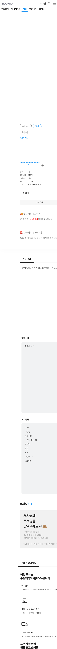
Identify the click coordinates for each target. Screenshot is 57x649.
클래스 (41, 8)
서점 (24, 8)
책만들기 (5, 8)
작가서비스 (15, 8)
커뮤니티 (32, 8)
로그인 (43, 3)
